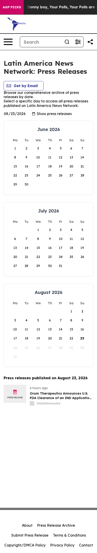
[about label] (32, 403)
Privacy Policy (62, 545)
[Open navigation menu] (8, 41)
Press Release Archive (56, 525)
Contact (86, 545)
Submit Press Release (29, 535)
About (27, 525)
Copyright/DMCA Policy (25, 545)
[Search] (67, 42)
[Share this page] (90, 41)
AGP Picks (12, 7)
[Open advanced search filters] (77, 42)
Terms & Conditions (69, 535)
